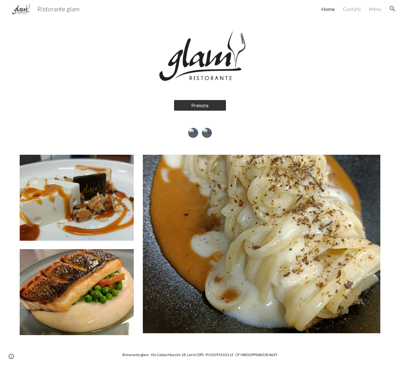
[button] (392, 8)
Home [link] (328, 9)
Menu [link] (375, 9)
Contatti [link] (352, 9)
